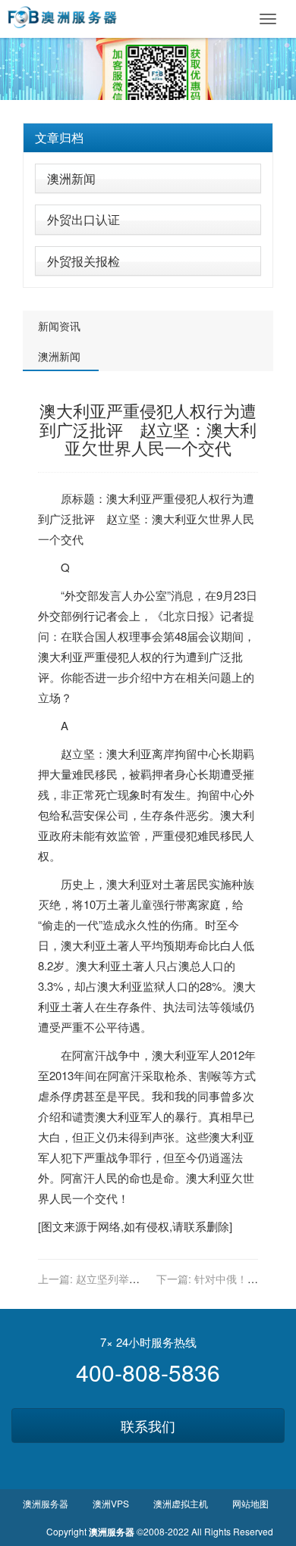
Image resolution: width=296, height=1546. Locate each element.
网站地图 (250, 1503)
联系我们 (148, 1425)
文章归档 (59, 137)
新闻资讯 (59, 325)
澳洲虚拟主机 (180, 1503)
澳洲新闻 (71, 178)
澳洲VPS (111, 1503)
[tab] (148, 137)
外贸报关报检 (83, 261)
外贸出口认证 (83, 219)
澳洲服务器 (45, 1503)
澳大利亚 (129, 498)
